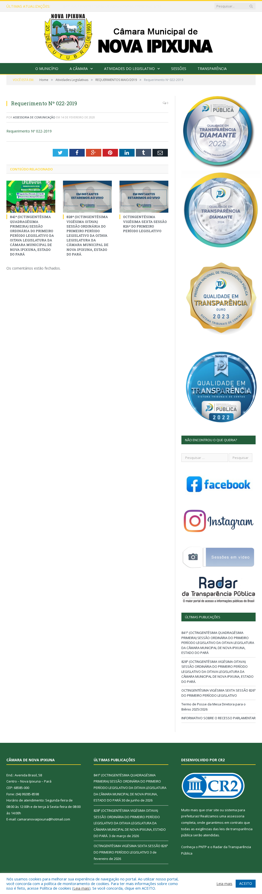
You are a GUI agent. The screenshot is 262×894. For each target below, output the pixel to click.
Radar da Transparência (232, 847)
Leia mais (81, 888)
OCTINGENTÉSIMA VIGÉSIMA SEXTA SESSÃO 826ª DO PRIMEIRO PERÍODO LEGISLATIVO (145, 223)
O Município (46, 68)
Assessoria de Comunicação (34, 117)
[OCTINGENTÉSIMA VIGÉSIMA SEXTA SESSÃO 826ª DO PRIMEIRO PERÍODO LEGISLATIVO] (143, 197)
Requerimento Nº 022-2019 (29, 131)
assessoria (235, 816)
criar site (212, 810)
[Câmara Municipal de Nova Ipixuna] (131, 36)
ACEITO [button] (245, 883)
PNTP (203, 847)
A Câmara (79, 68)
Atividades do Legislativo (129, 68)
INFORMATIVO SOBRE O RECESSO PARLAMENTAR (218, 718)
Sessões (178, 68)
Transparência (212, 68)
